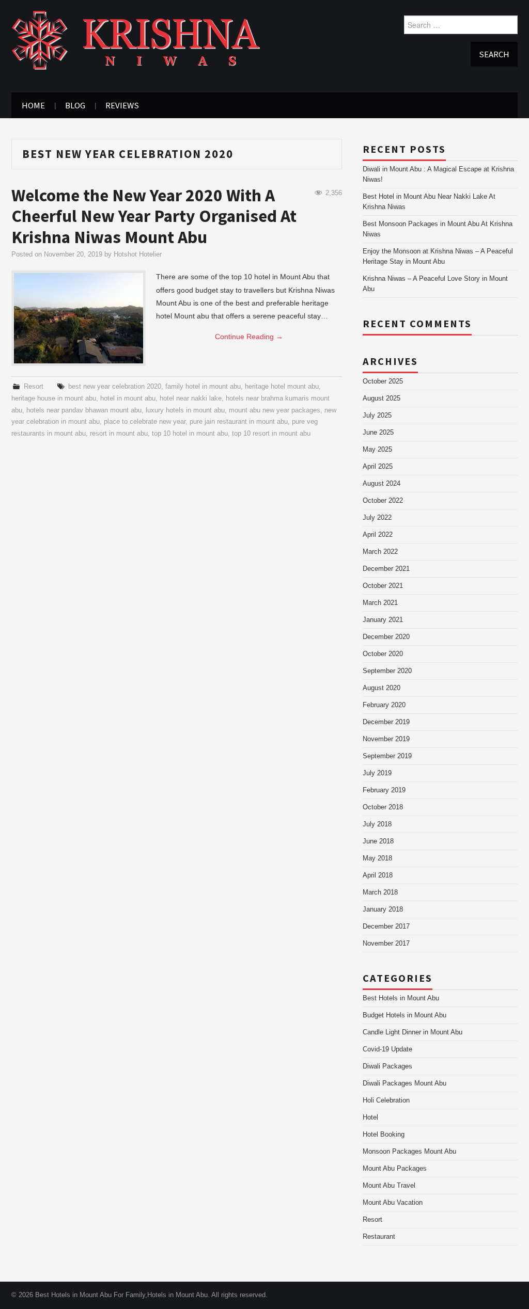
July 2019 (377, 773)
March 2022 (380, 551)
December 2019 (386, 722)
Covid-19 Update (387, 1049)
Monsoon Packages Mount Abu (409, 1151)
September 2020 (387, 671)
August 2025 (381, 398)
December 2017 (386, 926)
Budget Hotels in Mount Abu (404, 1015)
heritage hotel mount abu (282, 386)
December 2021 (386, 568)
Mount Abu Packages (395, 1168)
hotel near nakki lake (191, 398)
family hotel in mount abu (203, 386)
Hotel (370, 1117)
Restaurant (379, 1236)
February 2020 (384, 705)
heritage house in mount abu (53, 398)
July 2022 (377, 517)
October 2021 (383, 585)
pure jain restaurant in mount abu (239, 421)
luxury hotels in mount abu (185, 410)
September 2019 (387, 756)
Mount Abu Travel (389, 1185)
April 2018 (378, 875)
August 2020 (381, 688)
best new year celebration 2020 (114, 386)
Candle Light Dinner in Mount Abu (412, 1032)
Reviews (122, 105)
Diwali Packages (387, 1066)
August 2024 (381, 483)
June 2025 (378, 432)
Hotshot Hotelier (138, 254)
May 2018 (377, 858)
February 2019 (384, 790)
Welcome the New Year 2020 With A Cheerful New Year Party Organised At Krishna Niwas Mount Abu (154, 216)
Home (33, 105)
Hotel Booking (383, 1134)
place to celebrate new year (144, 421)
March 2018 (380, 892)
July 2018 (377, 824)
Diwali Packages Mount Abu (404, 1083)
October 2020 (383, 654)
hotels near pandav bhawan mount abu (84, 410)
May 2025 (377, 449)
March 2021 (380, 602)
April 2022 (378, 534)
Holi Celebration (386, 1100)
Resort (33, 386)
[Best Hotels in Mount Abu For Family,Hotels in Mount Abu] (135, 40)
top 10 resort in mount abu (271, 433)
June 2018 (378, 841)
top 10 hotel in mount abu (190, 433)
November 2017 (386, 943)
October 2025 (383, 381)
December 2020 (386, 637)
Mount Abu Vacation (393, 1202)
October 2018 (383, 807)
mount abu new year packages (274, 410)
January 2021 (383, 620)
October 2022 (383, 500)
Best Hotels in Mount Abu (401, 998)
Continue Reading (249, 336)
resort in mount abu (119, 433)
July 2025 (377, 415)
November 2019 (386, 739)
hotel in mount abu (127, 398)
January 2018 (383, 909)
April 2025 (378, 466)
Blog (75, 105)
